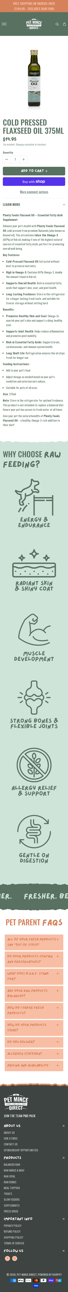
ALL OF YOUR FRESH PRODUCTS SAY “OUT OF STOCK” (31, 942)
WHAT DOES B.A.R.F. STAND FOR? (28, 976)
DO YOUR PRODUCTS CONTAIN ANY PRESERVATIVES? (30, 959)
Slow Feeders (12, 1199)
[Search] (57, 24)
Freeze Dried (11, 1211)
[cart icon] (64, 24)
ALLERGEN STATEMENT (24, 1054)
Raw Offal (9, 1176)
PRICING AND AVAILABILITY (27, 1066)
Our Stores (11, 1138)
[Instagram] (14, 1258)
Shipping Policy (13, 1237)
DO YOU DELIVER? (21, 1042)
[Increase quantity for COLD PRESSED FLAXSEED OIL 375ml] (23, 159)
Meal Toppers (12, 1188)
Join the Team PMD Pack (19, 1115)
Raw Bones (10, 1182)
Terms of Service (14, 1243)
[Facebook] (7, 1258)
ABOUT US (12, 1126)
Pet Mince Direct (27, 1274)
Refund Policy (12, 1231)
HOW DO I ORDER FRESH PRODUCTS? (25, 1010)
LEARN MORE (11, 204)
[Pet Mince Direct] (34, 24)
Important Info (18, 1219)
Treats (8, 1194)
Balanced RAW (12, 1164)
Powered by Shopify (50, 1274)
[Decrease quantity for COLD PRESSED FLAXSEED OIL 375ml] (6, 159)
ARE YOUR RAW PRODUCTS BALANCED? (27, 993)
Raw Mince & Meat (14, 1170)
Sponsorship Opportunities (21, 1150)
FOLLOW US (13, 1251)
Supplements (12, 1205)
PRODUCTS (12, 1158)
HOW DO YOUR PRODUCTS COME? (26, 1028)
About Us (9, 1132)
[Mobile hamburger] (4, 24)
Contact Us (11, 1144)
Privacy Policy (12, 1225)
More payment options (34, 191)
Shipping (20, 144)
